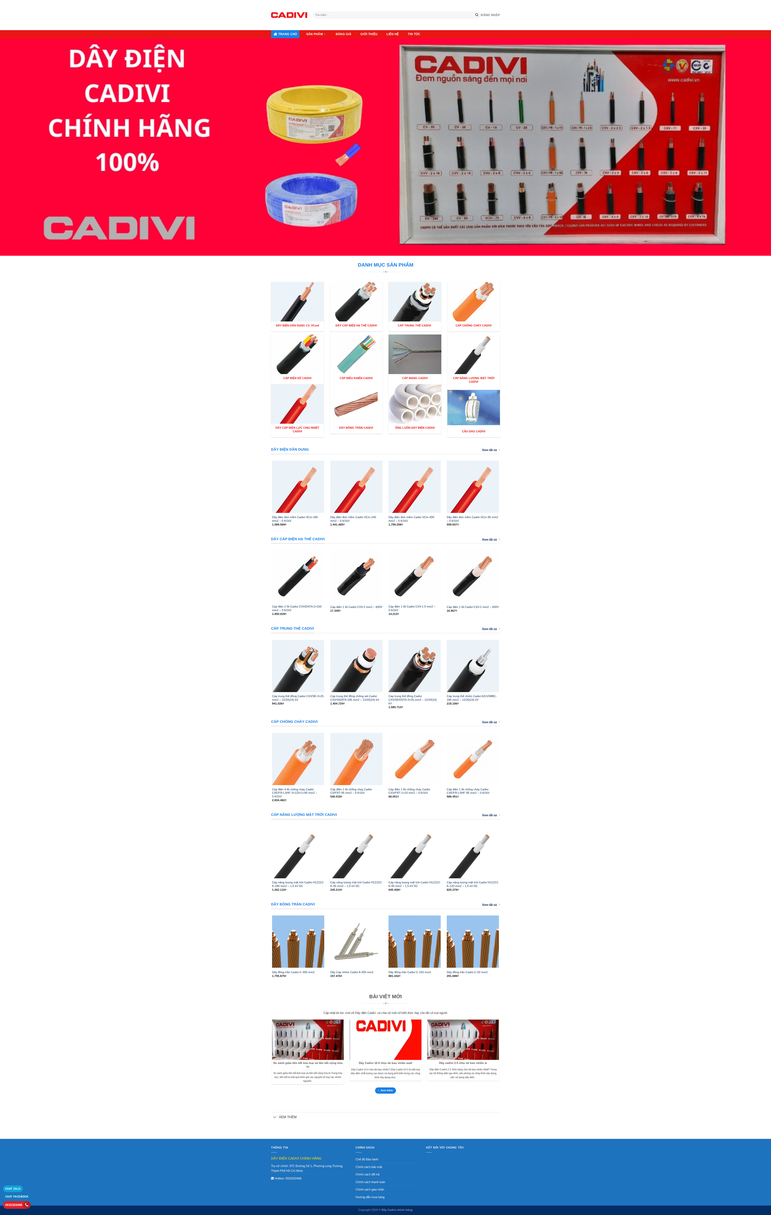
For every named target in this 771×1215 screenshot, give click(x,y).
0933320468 (293, 1178)
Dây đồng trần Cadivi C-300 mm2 (293, 972)
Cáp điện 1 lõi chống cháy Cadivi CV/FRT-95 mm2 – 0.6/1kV (351, 791)
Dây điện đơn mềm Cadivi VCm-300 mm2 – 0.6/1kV (411, 518)
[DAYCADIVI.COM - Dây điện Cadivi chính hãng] (289, 15)
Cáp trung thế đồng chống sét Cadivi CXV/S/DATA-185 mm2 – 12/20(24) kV (354, 697)
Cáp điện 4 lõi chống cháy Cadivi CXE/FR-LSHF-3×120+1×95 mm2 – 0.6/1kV (294, 793)
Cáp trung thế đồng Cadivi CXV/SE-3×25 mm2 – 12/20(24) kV (298, 697)
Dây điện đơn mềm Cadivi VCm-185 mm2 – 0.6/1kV (295, 518)
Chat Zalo (13, 1188)
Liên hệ (393, 34)
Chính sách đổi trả (367, 1174)
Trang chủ (287, 34)
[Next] (504, 485)
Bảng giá (343, 34)
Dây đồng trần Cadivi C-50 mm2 (467, 972)
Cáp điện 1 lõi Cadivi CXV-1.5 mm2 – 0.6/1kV (412, 608)
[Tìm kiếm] (477, 15)
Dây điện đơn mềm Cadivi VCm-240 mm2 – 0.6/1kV (353, 518)
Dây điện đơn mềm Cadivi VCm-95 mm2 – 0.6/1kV (472, 518)
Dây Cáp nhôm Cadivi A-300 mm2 (351, 972)
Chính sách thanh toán (370, 1182)
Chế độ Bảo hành (367, 1159)
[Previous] (266, 485)
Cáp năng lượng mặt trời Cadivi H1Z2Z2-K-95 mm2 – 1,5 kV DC (415, 884)
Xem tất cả (489, 450)
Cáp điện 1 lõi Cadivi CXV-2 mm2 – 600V (473, 607)
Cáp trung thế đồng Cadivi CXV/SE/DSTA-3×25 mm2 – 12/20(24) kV (413, 699)
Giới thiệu (368, 34)
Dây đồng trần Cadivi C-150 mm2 (410, 972)
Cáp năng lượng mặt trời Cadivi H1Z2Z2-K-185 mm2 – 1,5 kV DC (298, 884)
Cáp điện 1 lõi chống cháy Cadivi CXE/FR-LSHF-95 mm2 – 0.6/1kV (468, 791)
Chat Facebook (16, 1196)
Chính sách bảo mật (369, 1167)
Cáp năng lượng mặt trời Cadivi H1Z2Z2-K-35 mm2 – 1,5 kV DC (356, 884)
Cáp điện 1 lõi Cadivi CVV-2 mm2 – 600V (356, 607)
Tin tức (414, 34)
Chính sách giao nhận (370, 1189)
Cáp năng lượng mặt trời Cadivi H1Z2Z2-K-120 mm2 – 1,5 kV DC (473, 884)
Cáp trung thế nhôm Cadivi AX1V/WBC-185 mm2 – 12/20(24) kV (472, 697)
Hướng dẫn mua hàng (370, 1197)
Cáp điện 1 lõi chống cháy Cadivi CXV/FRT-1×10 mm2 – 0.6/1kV (409, 791)
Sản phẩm (314, 34)
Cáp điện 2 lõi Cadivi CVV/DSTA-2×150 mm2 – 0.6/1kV (297, 608)
